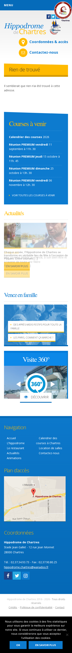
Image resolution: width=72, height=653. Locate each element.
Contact (59, 607)
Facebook (49, 16)
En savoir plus (17, 273)
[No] (67, 635)
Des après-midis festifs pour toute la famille (36, 326)
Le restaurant (15, 448)
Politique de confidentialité (36, 607)
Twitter (53, 16)
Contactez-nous (43, 52)
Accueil (11, 438)
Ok (18, 645)
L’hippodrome (16, 443)
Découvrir (39, 397)
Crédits (13, 607)
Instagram (26, 576)
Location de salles (50, 448)
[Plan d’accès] (35, 499)
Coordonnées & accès (48, 41)
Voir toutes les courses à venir (33, 195)
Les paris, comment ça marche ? (33, 337)
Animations (14, 458)
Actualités (13, 453)
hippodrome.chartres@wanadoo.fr (26, 567)
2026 (29, 137)
